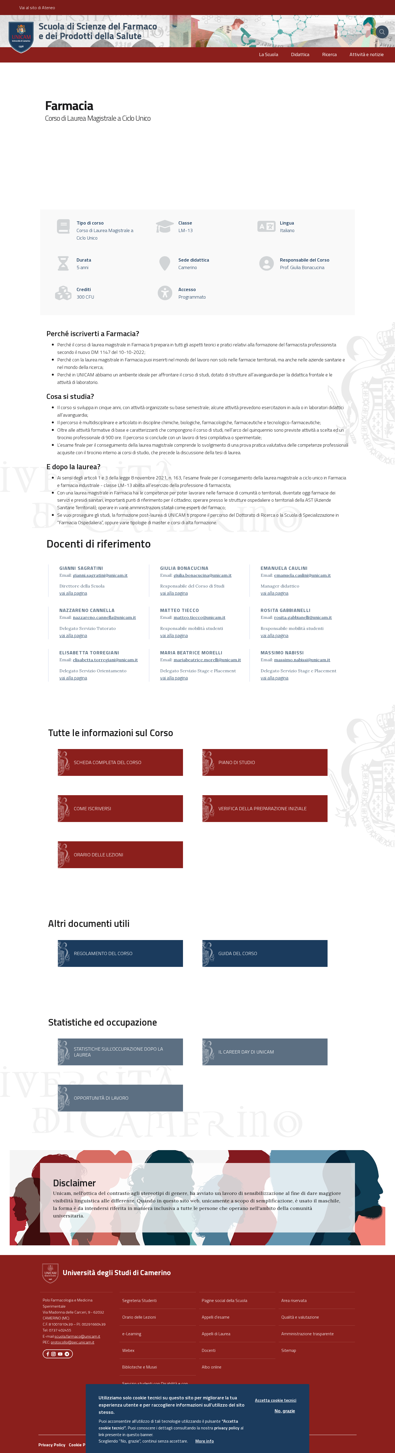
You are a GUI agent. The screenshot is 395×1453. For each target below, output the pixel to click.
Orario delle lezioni (98, 854)
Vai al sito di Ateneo (37, 7)
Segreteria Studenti (139, 1300)
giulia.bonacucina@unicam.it (203, 575)
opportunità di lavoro (101, 1098)
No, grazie (285, 1410)
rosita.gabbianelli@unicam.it (303, 617)
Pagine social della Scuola (224, 1300)
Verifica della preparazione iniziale (262, 808)
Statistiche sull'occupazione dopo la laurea (118, 1051)
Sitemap (288, 1350)
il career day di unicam (246, 1051)
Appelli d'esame (215, 1317)
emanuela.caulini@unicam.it (302, 575)
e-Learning (131, 1333)
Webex (128, 1350)
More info (204, 1441)
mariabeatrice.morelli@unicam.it (207, 659)
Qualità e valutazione (300, 1317)
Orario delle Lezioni (139, 1317)
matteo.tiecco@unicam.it (199, 617)
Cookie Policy (81, 1444)
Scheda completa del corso (107, 762)
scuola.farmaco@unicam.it (77, 1336)
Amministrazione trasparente (307, 1333)
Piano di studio (236, 762)
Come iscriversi (92, 808)
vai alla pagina (73, 593)
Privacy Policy (51, 1444)
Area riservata (294, 1300)
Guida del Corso (237, 953)
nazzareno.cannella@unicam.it (104, 617)
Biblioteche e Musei (139, 1367)
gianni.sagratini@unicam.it (100, 575)
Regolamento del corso (103, 953)
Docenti (209, 1350)
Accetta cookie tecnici (275, 1400)
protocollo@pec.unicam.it (72, 1342)
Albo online (211, 1367)
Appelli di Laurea (216, 1333)
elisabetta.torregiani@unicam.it (105, 659)
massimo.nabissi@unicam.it (302, 659)
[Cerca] (382, 31)
